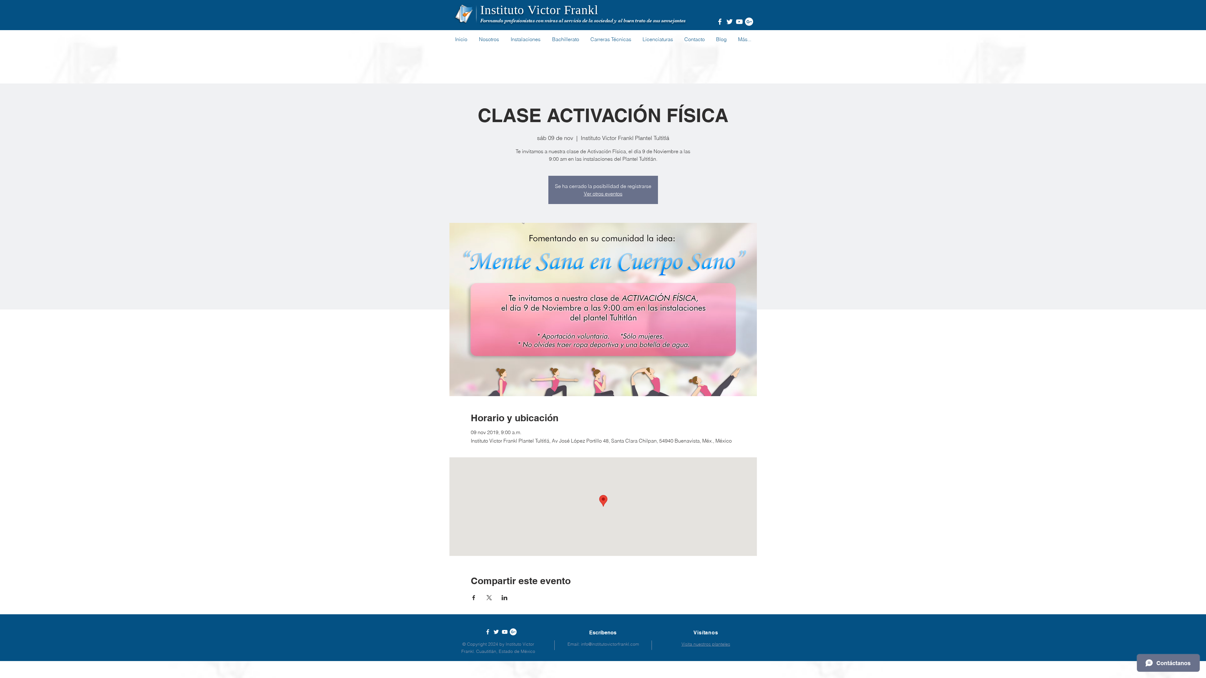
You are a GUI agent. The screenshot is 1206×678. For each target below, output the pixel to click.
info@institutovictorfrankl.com (610, 644)
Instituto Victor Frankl (539, 10)
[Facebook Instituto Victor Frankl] (720, 22)
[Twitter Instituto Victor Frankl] (729, 22)
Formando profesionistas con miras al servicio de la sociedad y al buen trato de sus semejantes (583, 21)
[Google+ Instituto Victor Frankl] (749, 22)
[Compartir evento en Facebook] (474, 597)
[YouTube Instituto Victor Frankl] (739, 22)
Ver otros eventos (603, 194)
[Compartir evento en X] (489, 597)
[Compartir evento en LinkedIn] (505, 597)
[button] (744, 39)
